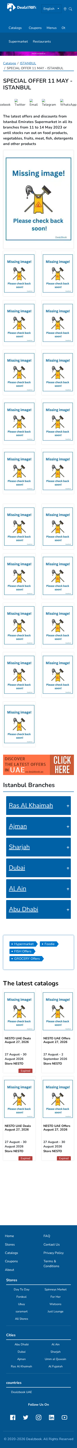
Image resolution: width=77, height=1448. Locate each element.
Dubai (17, 868)
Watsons (55, 1304)
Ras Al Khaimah (31, 805)
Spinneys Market (56, 1289)
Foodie (50, 944)
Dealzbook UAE (21, 1392)
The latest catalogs (31, 983)
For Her (56, 1297)
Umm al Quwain (55, 1359)
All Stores (21, 1319)
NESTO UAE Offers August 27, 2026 (56, 1040)
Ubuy (21, 1304)
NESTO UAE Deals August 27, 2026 (18, 1040)
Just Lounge (55, 1311)
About (9, 1270)
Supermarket (18, 41)
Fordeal (21, 1297)
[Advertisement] (38, 1192)
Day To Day (21, 1289)
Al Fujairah (55, 1366)
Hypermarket (24, 944)
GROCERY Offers (27, 958)
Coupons (35, 28)
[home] (21, 7)
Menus (52, 28)
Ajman (18, 826)
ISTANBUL (28, 63)
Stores (10, 1244)
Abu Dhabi (23, 909)
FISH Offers (22, 951)
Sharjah (19, 847)
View (57, 1012)
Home (9, 1236)
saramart (22, 1311)
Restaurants (42, 41)
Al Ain (17, 888)
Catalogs (15, 28)
